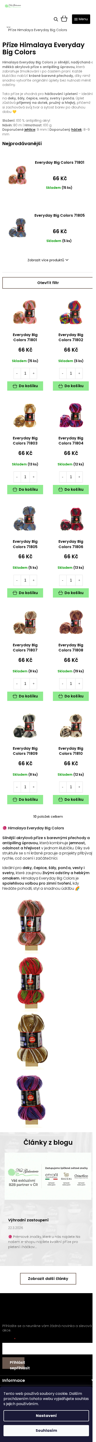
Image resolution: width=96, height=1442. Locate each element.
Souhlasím (46, 1430)
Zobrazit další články (48, 1278)
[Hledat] (56, 19)
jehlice (29, 129)
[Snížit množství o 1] (17, 373)
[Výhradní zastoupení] (48, 1176)
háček (76, 129)
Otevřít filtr (48, 282)
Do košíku (28, 386)
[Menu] (81, 19)
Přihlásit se (17, 1364)
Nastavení (46, 1415)
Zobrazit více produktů (45, 260)
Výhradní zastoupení (28, 1220)
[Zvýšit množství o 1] (33, 373)
